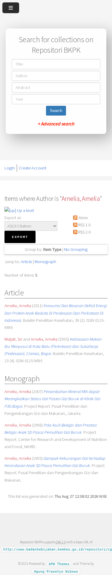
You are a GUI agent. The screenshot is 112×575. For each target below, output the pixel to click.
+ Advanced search (56, 124)
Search (56, 111)
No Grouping (76, 249)
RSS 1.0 (83, 224)
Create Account (32, 168)
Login (9, 168)
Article (26, 261)
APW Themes (59, 564)
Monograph (45, 261)
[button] (20, 237)
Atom (82, 217)
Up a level (25, 210)
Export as (12, 217)
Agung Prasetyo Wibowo (56, 571)
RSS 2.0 (83, 232)
